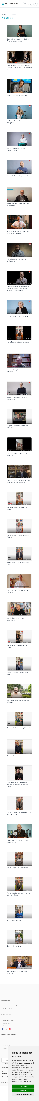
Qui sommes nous (8, 1020)
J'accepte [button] (23, 1086)
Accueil (4, 14)
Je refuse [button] (23, 1090)
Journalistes (6, 1043)
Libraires (5, 1040)
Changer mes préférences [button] (23, 1094)
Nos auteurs (6, 1023)
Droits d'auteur (7, 1046)
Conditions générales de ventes (12, 1006)
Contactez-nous (8, 1026)
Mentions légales (8, 1009)
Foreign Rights (7, 1048)
